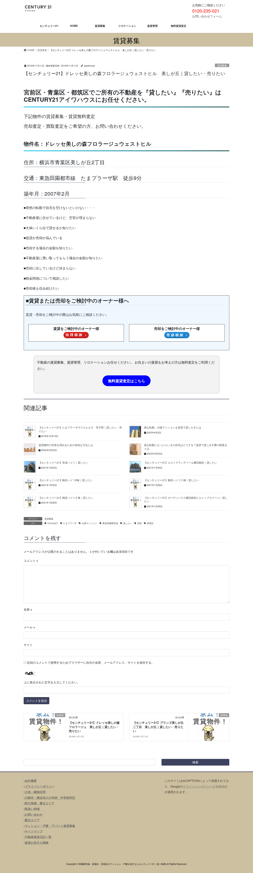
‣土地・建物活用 (35, 792)
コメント (31, 560)
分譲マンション (89, 523)
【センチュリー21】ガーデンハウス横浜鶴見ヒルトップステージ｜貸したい (185, 499)
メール (29, 627)
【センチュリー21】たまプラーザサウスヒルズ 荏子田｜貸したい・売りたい (80, 429)
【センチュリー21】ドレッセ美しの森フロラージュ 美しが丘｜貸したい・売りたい (94, 726)
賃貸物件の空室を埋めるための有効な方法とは (66, 445)
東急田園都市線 (110, 523)
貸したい (127, 523)
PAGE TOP (244, 843)
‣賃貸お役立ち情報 (36, 842)
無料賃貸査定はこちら (126, 380)
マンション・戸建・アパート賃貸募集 (50, 826)
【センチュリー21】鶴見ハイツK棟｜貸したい (65, 480)
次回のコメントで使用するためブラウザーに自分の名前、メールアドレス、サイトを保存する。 (90, 662)
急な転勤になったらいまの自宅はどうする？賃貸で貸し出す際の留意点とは (185, 446)
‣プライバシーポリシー (39, 786)
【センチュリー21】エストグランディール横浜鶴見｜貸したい (180, 462)
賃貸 (139, 523)
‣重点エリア (32, 820)
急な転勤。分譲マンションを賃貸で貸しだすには (172, 427)
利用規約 (221, 786)
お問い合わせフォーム (207, 16)
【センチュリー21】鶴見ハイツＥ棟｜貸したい (66, 497)
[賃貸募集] (44, 727)
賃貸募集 (222, 65)
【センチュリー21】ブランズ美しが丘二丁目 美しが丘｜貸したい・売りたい (158, 726)
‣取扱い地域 (32, 809)
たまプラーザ (69, 523)
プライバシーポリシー (198, 786)
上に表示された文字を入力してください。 (52, 682)
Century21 (52, 523)
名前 (28, 609)
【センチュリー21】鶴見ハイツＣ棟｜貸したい (171, 480)
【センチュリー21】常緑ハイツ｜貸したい (63, 462)
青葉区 (150, 523)
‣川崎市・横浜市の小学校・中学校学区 (49, 798)
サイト (28, 645)
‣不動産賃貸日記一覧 (37, 837)
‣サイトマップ (33, 831)
